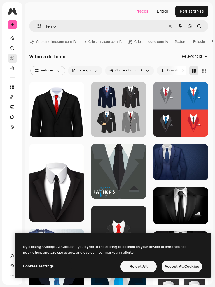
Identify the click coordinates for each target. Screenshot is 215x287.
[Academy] (12, 265)
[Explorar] (12, 68)
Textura (180, 42)
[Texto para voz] (12, 126)
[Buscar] (12, 48)
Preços (141, 11)
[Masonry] (193, 70)
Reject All (139, 266)
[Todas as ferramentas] (12, 86)
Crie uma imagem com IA (56, 42)
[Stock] (12, 58)
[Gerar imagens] (12, 106)
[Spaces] (12, 96)
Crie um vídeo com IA (105, 42)
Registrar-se (192, 11)
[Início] (12, 38)
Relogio (199, 42)
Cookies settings (38, 266)
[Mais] (12, 275)
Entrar (163, 11)
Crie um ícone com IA (151, 42)
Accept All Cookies (182, 266)
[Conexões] (12, 255)
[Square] (203, 70)
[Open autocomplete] (37, 26)
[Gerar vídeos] (12, 116)
